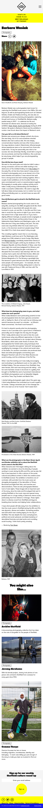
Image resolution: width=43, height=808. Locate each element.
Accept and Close (37, 805)
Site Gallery (33, 169)
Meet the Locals (21, 19)
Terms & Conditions (32, 803)
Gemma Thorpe (10, 746)
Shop (11, 803)
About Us (5, 803)
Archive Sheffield (11, 626)
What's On (21, 15)
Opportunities (19, 803)
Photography (6, 32)
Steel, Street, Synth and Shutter (20, 126)
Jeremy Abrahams (12, 669)
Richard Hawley (10, 240)
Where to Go (21, 17)
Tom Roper (14, 525)
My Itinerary (21, 21)
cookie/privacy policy (25, 805)
